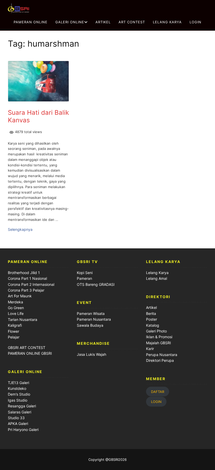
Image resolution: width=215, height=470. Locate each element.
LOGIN (195, 22)
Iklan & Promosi (159, 337)
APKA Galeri (18, 423)
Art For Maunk (20, 296)
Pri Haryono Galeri (23, 429)
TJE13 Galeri (18, 382)
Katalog (152, 325)
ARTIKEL (103, 22)
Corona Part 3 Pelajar (26, 290)
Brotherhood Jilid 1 (24, 272)
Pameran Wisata (91, 313)
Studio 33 (16, 418)
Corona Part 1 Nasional (27, 278)
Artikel (151, 307)
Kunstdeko (17, 388)
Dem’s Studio (19, 394)
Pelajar (13, 337)
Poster (151, 319)
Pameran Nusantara (94, 319)
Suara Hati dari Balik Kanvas (38, 116)
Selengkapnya (20, 229)
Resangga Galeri (22, 406)
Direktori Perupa (160, 360)
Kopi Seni (85, 272)
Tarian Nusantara (22, 319)
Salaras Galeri (19, 412)
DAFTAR (157, 392)
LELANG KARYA (167, 22)
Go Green (16, 307)
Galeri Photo (156, 331)
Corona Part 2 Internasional (31, 284)
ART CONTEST (132, 22)
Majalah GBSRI (158, 343)
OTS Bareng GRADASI (96, 284)
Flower (13, 331)
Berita (151, 313)
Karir (150, 348)
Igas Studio (17, 400)
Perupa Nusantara (161, 354)
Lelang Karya (157, 272)
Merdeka (15, 302)
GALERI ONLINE (69, 22)
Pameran (84, 278)
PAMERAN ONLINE (30, 22)
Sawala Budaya (90, 325)
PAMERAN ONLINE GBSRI (30, 353)
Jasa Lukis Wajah (91, 354)
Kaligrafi (15, 325)
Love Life (16, 313)
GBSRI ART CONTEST (26, 347)
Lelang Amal (156, 278)
